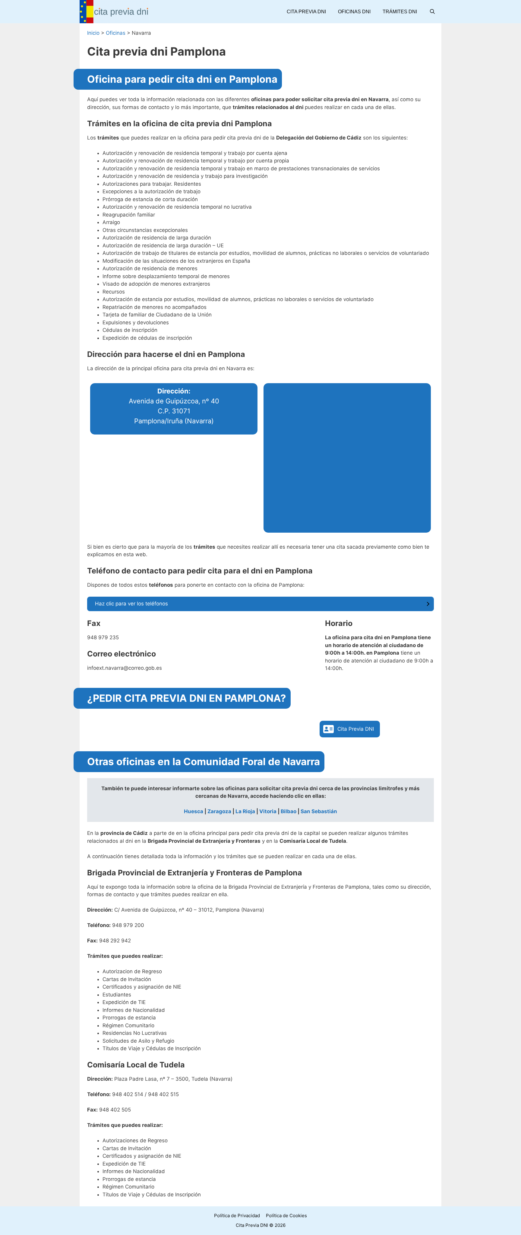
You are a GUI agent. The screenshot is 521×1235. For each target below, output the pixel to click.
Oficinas (115, 33)
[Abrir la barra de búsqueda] (432, 11)
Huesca (193, 811)
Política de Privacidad (237, 1215)
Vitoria (267, 811)
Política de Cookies (286, 1215)
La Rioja (245, 811)
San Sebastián (319, 811)
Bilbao (288, 811)
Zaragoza (219, 811)
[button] (350, 729)
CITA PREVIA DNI (306, 11)
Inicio (93, 33)
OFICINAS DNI (354, 11)
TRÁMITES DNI (400, 11)
